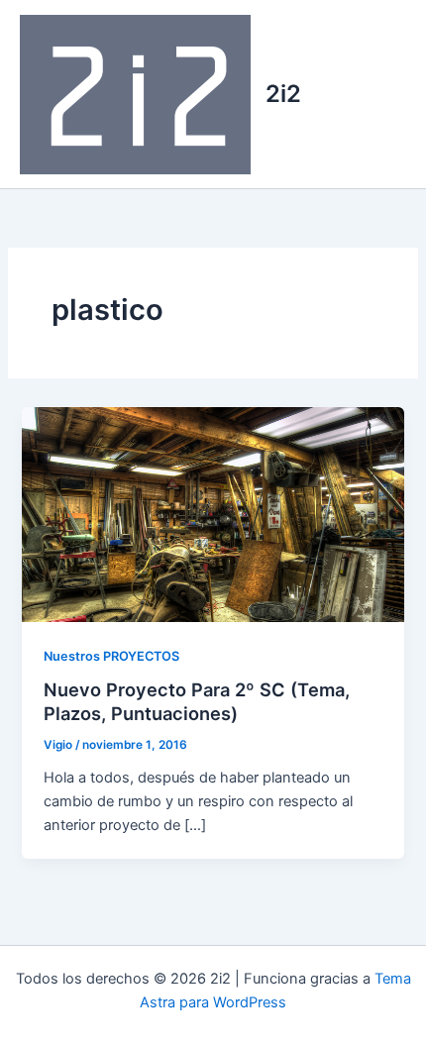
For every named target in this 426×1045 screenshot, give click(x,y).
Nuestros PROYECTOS (111, 656)
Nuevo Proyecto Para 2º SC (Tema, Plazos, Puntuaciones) (197, 701)
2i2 (283, 93)
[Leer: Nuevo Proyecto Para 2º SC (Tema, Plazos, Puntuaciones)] (212, 513)
